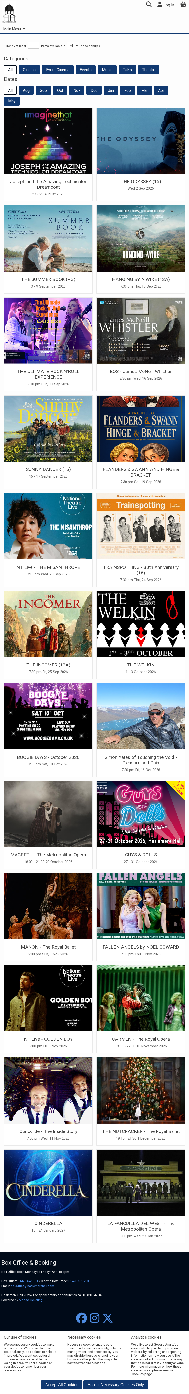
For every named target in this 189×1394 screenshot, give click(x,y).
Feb (127, 90)
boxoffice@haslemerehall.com (32, 1286)
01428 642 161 (28, 1281)
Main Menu (12, 29)
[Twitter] (107, 1318)
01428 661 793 (78, 1281)
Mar (144, 90)
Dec (94, 90)
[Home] (9, 12)
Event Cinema (57, 69)
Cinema (29, 69)
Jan (111, 90)
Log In (168, 5)
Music (107, 69)
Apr (161, 90)
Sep (43, 90)
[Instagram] (94, 1318)
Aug (26, 90)
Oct (60, 90)
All (10, 69)
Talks (127, 69)
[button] (148, 5)
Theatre (148, 69)
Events (86, 69)
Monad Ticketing (31, 1300)
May (12, 101)
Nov (76, 90)
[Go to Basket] (183, 5)
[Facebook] (81, 1318)
